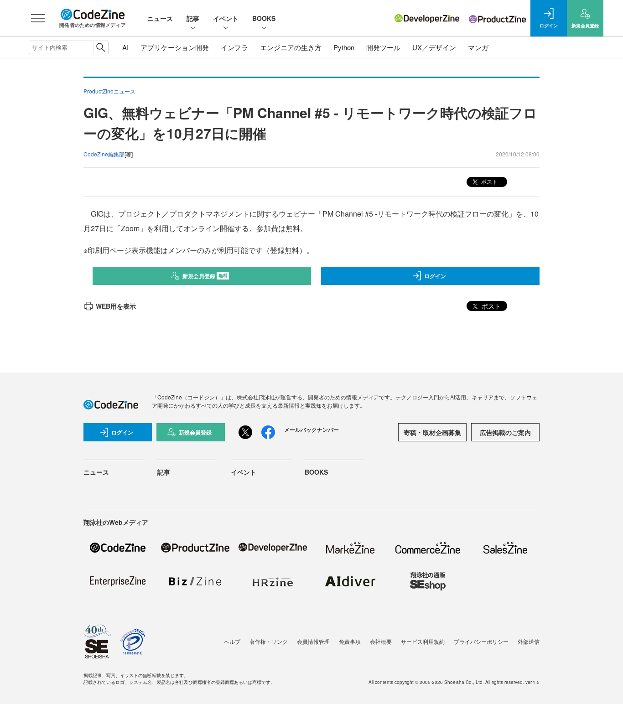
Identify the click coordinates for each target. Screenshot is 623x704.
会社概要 (381, 641)
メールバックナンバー (311, 429)
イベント (226, 18)
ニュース (160, 18)
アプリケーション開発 (174, 47)
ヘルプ (232, 641)
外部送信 (529, 641)
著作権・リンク (268, 641)
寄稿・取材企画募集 (432, 432)
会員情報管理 (313, 641)
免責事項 (350, 641)
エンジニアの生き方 (291, 47)
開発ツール (383, 47)
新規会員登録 (205, 276)
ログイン (435, 276)
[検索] (100, 47)
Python (343, 47)
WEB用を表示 (116, 306)
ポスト (489, 181)
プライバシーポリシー (481, 641)
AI (125, 47)
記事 (193, 18)
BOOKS (263, 18)
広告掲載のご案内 (505, 432)
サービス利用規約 (423, 641)
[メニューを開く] (38, 18)
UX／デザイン (434, 47)
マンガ (478, 47)
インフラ (234, 47)
